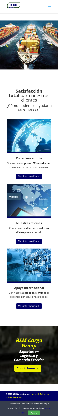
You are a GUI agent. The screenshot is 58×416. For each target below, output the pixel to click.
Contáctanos (26, 368)
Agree (34, 413)
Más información (27, 176)
